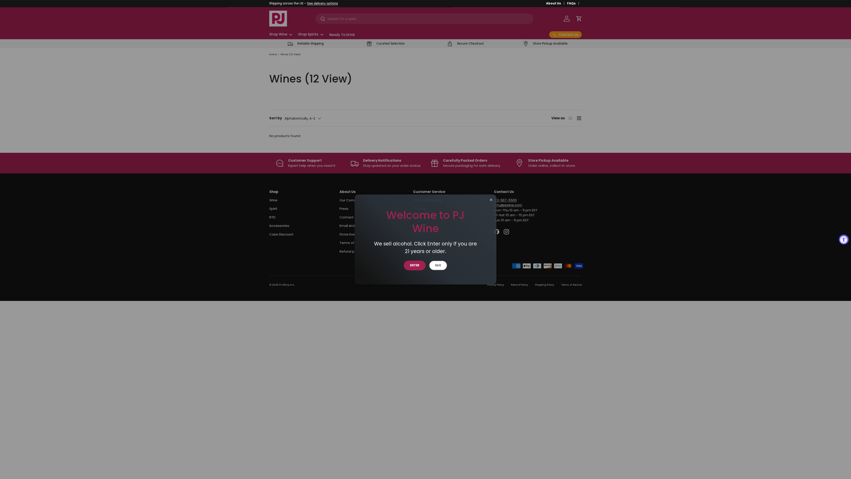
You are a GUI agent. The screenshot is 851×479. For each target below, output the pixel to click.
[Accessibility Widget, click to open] (844, 240)
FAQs (571, 3)
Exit (438, 265)
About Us (553, 3)
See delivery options (322, 3)
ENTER (414, 265)
